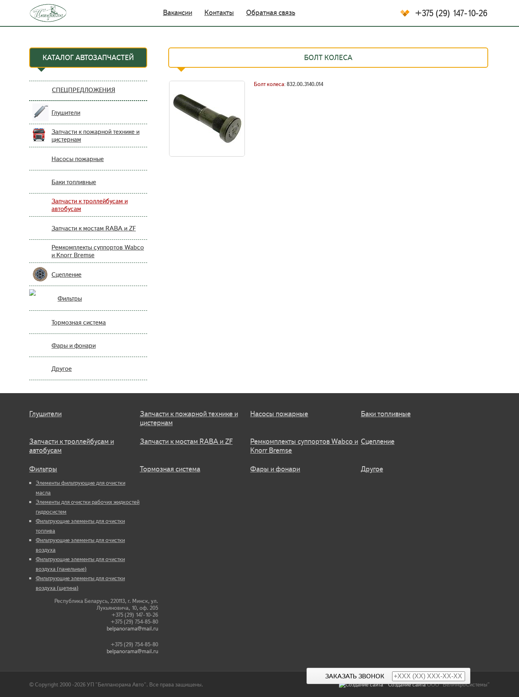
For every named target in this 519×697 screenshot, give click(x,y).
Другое (61, 368)
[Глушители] (40, 117)
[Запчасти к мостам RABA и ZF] (40, 233)
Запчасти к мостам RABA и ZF (93, 228)
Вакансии (177, 12)
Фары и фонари (73, 345)
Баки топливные (73, 182)
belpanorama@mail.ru (132, 628)
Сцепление (66, 274)
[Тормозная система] (40, 327)
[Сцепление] (40, 279)
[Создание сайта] (363, 684)
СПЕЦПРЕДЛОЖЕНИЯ (83, 90)
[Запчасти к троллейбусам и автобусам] (40, 210)
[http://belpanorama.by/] (43, 13)
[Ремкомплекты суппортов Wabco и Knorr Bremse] (40, 256)
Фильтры (70, 298)
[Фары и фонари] (40, 350)
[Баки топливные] (40, 187)
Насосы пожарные (77, 159)
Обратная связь (270, 12)
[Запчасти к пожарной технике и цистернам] (40, 140)
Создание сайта (407, 684)
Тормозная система (78, 322)
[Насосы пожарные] (40, 164)
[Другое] (40, 373)
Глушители (65, 112)
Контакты (219, 12)
